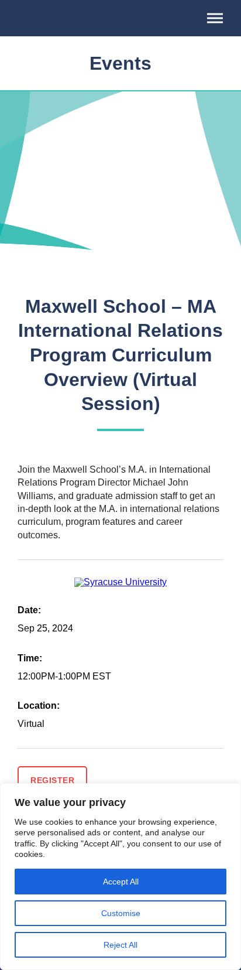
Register (52, 780)
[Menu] (215, 18)
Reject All (120, 944)
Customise (120, 913)
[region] (120, 876)
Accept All (121, 881)
